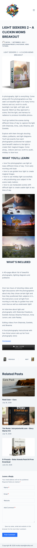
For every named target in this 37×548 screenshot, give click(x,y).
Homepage (6, 341)
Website (7, 501)
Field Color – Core (9, 400)
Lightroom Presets (9, 44)
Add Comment (9, 508)
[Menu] (34, 10)
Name (6, 487)
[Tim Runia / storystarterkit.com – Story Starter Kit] (18, 416)
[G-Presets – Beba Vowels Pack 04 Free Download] (18, 447)
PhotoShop (20, 44)
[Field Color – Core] (18, 387)
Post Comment (9, 535)
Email (6, 494)
